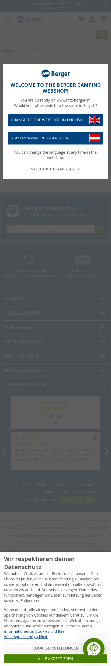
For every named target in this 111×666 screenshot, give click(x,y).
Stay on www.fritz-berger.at (40, 138)
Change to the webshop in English (47, 120)
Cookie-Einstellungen (56, 648)
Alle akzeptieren (55, 659)
